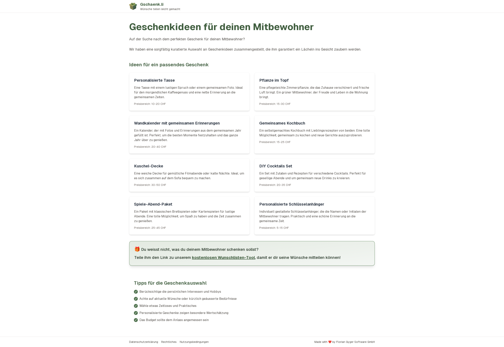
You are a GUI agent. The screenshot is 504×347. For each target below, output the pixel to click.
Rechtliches (169, 341)
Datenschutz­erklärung (143, 341)
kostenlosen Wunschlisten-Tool (223, 257)
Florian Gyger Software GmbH (355, 341)
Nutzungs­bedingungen (194, 341)
